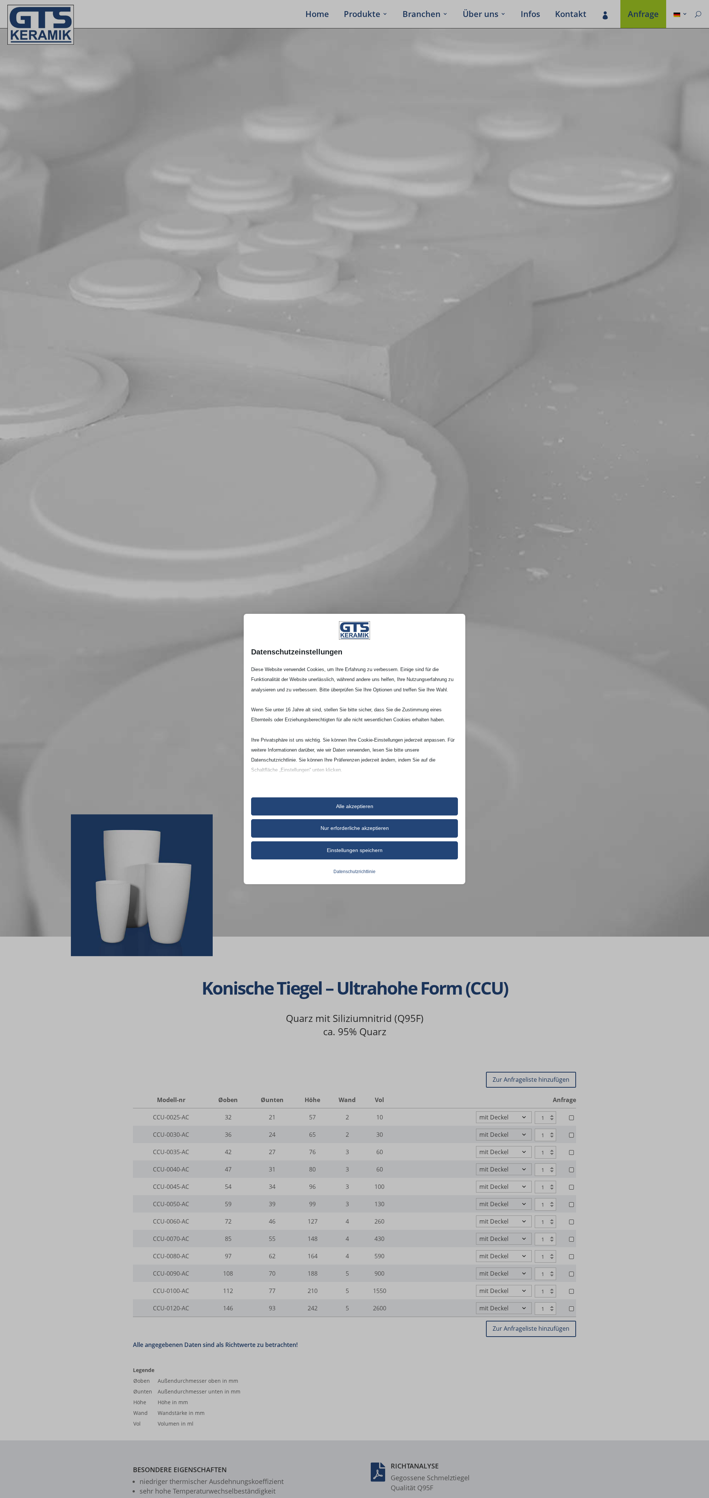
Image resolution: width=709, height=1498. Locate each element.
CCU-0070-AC (171, 1239)
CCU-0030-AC (171, 1135)
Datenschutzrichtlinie (354, 871)
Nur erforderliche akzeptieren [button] (355, 828)
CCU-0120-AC (171, 1308)
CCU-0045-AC (171, 1187)
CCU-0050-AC (171, 1204)
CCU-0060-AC (171, 1221)
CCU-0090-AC (171, 1273)
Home (317, 15)
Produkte (362, 15)
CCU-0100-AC (171, 1291)
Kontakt (570, 15)
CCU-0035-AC (171, 1152)
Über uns (481, 15)
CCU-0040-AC (171, 1169)
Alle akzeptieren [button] (354, 806)
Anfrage (643, 15)
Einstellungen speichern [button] (355, 850)
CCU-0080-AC (171, 1256)
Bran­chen (422, 15)
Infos (530, 15)
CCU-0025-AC (171, 1117)
